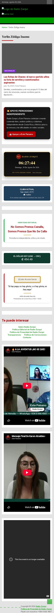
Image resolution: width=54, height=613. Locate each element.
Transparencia (14, 335)
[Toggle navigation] (5, 20)
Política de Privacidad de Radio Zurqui (27, 332)
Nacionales (10, 71)
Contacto (27, 337)
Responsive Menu (49, 2)
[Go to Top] (49, 601)
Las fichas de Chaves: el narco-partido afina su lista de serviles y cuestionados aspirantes (26, 80)
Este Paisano (21, 86)
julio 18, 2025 (9, 86)
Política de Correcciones (35, 335)
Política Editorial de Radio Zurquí (27, 329)
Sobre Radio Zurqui (27, 327)
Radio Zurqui (41, 606)
